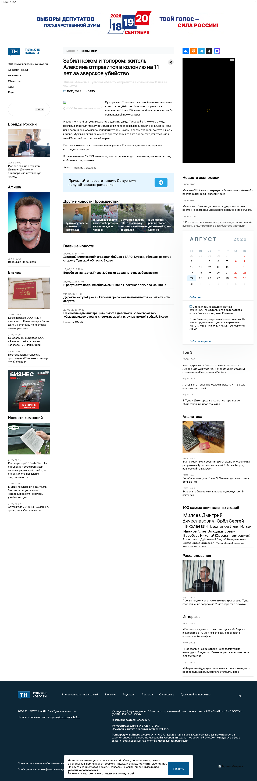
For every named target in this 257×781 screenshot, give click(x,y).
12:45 (18, 483)
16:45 (18, 459)
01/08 (185, 623)
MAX (76, 717)
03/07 (185, 597)
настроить (89, 773)
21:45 (192, 184)
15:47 (17, 351)
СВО (11, 86)
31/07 (185, 642)
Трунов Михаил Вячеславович (231, 543)
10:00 (18, 503)
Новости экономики (201, 177)
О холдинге (166, 694)
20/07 (185, 662)
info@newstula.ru (159, 729)
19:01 (192, 475)
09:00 (18, 162)
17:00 (192, 359)
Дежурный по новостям (195, 694)
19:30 (192, 597)
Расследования (197, 555)
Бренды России (22, 124)
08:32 (192, 642)
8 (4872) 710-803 (148, 725)
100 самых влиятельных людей (28, 64)
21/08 (11, 351)
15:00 (192, 623)
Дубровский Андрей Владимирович (223, 539)
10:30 (192, 662)
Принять (178, 768)
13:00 (192, 488)
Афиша (14, 187)
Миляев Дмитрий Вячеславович (203, 518)
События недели (18, 69)
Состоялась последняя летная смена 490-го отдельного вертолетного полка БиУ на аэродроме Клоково (216, 310)
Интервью (192, 616)
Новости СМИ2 (73, 322)
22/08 (11, 162)
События (195, 297)
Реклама (147, 694)
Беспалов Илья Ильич (231, 526)
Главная (71, 50)
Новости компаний (25, 417)
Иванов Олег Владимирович (209, 531)
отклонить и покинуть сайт (118, 773)
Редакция (129, 694)
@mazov (62, 717)
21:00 (192, 200)
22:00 (19, 258)
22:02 (18, 314)
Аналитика (14, 75)
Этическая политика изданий (79, 694)
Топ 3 (187, 352)
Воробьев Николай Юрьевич (206, 535)
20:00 (193, 216)
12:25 (192, 378)
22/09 (11, 258)
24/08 (11, 314)
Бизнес (14, 272)
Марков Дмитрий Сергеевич (194, 546)
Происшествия (88, 50)
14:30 (18, 334)
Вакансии (110, 694)
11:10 (192, 394)
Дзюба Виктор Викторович (199, 542)
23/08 (185, 458)
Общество (15, 81)
